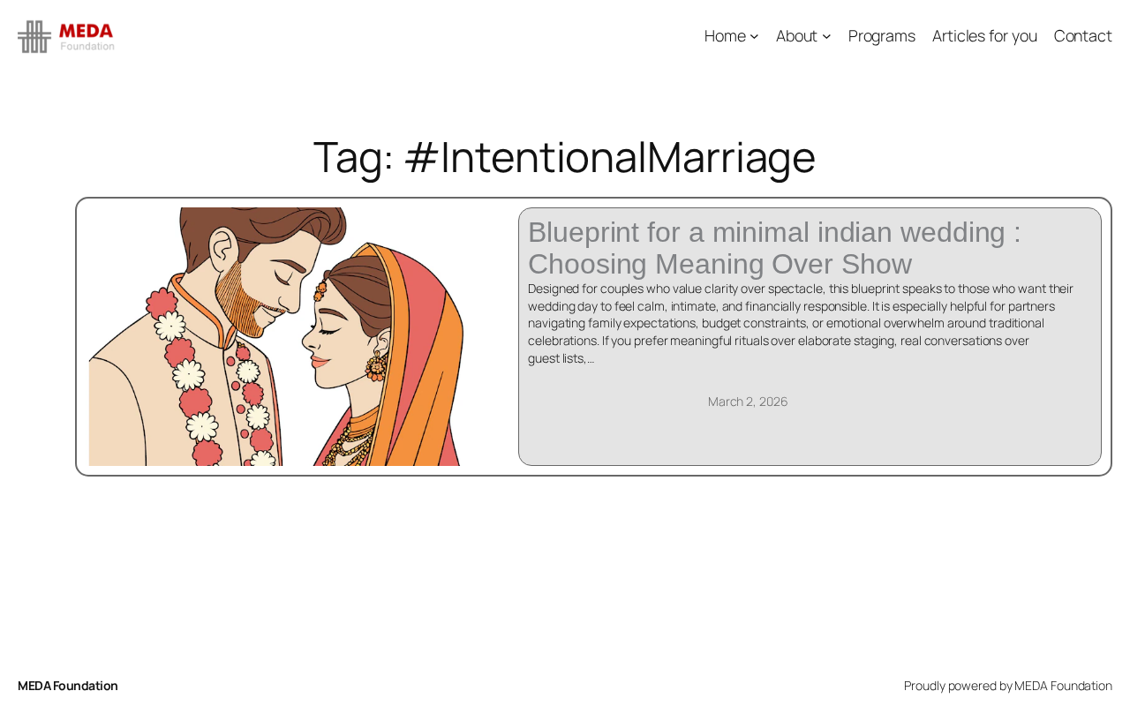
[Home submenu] (754, 36)
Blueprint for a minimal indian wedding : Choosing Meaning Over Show (774, 248)
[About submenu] (827, 36)
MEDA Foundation (68, 685)
